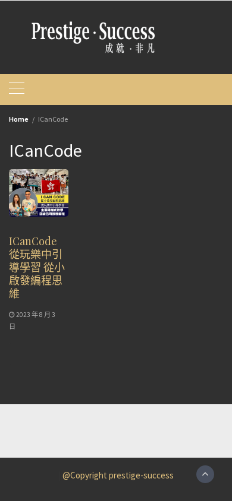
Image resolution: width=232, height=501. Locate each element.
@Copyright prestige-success (118, 475)
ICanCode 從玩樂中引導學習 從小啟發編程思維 (37, 267)
